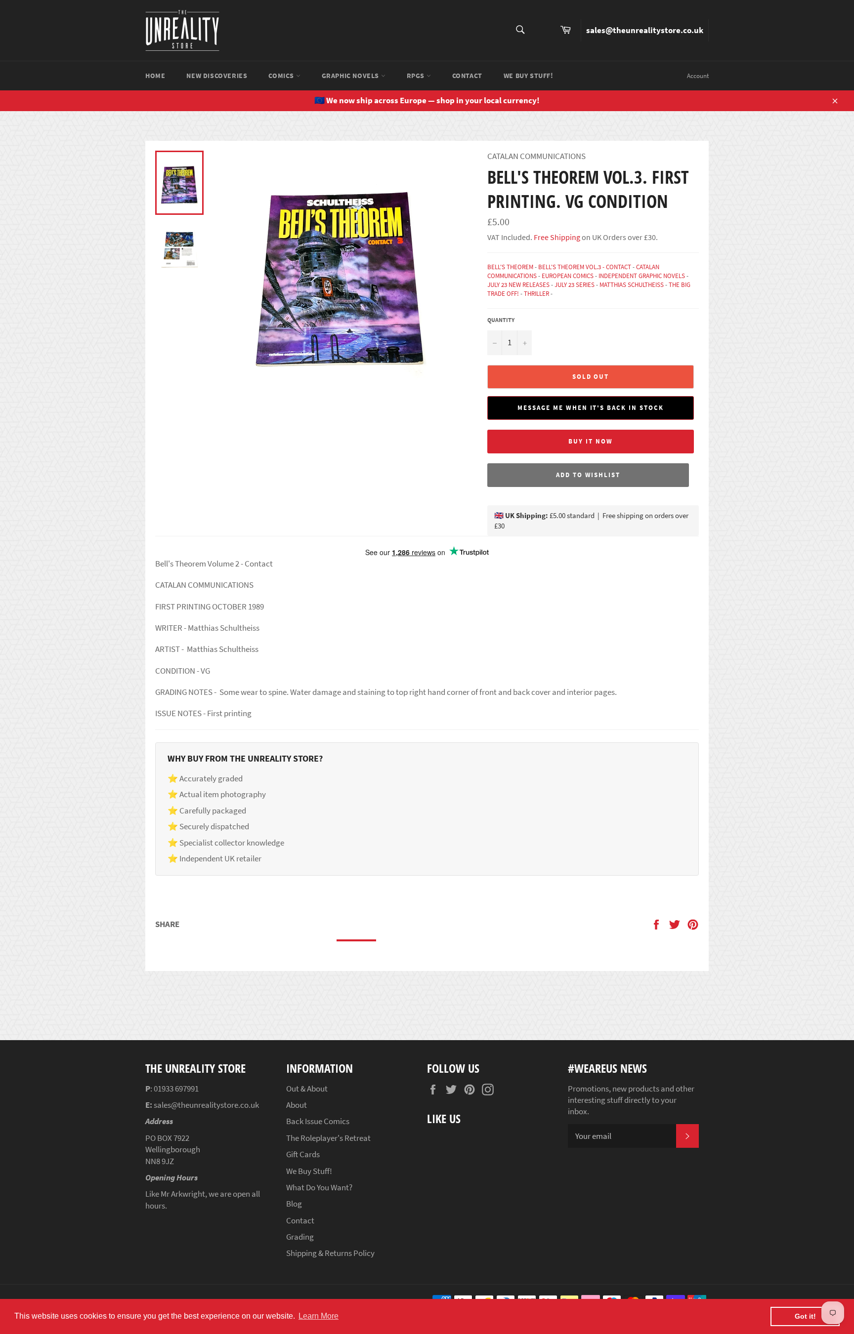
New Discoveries (216, 75)
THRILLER (536, 293)
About (296, 1104)
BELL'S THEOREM (510, 267)
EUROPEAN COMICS (568, 276)
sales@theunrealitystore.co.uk (644, 30)
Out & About (307, 1088)
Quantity (500, 319)
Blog (294, 1203)
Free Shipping (556, 237)
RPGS (417, 75)
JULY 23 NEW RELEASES (518, 285)
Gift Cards (303, 1154)
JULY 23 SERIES (575, 285)
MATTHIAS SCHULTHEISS (631, 285)
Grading (300, 1236)
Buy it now (590, 441)
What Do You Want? (319, 1187)
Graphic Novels (351, 75)
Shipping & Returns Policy (330, 1253)
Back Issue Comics (317, 1121)
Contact (467, 75)
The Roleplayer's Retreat (328, 1137)
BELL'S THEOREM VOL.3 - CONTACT (584, 267)
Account (698, 76)
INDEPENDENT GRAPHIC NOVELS (641, 276)
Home (155, 75)
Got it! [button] (805, 1316)
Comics (282, 75)
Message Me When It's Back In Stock (590, 408)
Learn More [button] (319, 1316)
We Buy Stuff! (529, 75)
